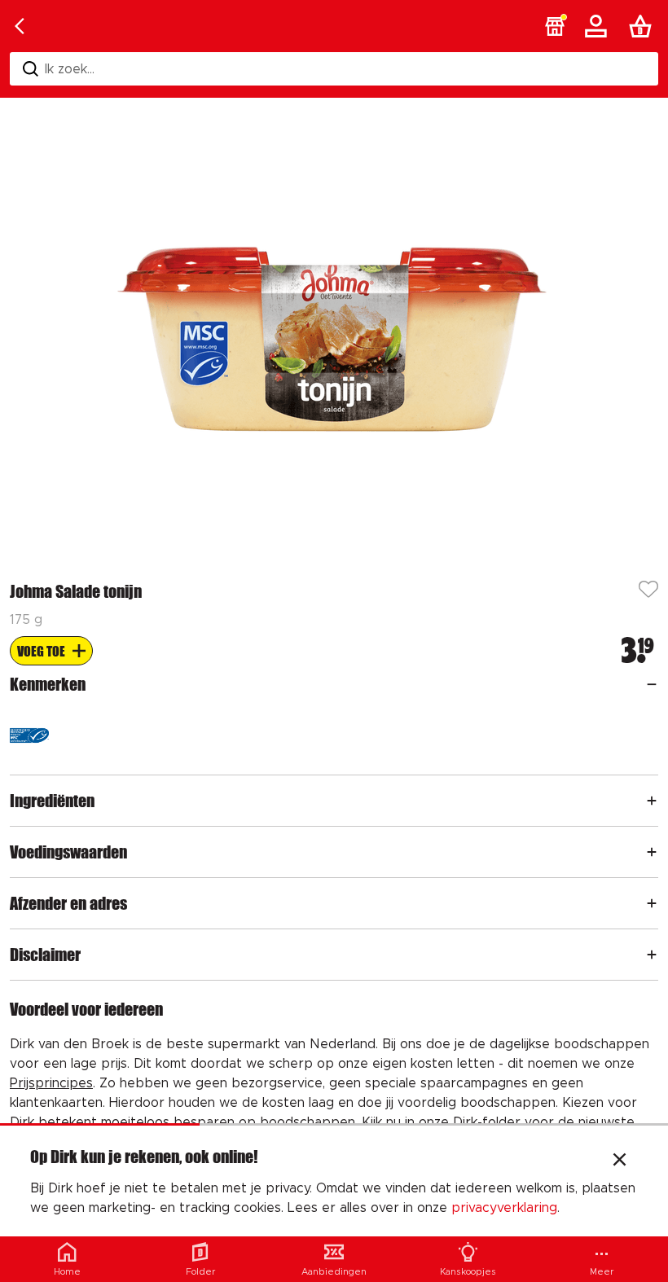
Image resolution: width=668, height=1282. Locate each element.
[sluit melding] (619, 1161)
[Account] (598, 26)
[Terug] (19, 26)
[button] (554, 26)
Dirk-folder (487, 1122)
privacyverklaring (504, 1207)
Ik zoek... (69, 69)
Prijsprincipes (51, 1083)
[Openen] (651, 684)
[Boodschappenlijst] (643, 26)
